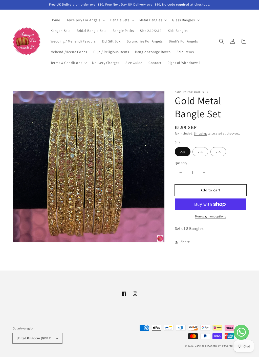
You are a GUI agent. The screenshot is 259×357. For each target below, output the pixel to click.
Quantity (181, 163)
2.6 (200, 151)
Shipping (200, 133)
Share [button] (185, 241)
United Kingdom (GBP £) (34, 338)
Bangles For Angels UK (208, 345)
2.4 (182, 151)
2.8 (218, 151)
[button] (85, 20)
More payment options (210, 216)
